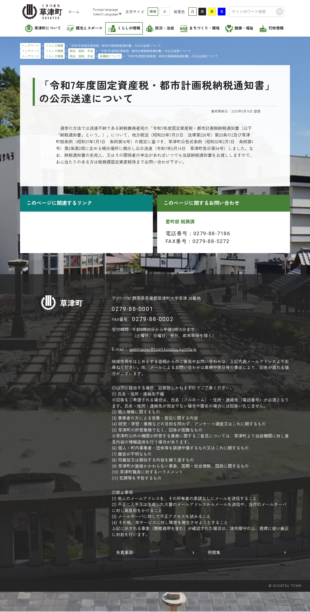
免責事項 (124, 552)
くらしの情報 (54, 45)
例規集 (214, 552)
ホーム (74, 11)
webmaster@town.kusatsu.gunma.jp (162, 349)
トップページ (30, 45)
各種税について (110, 56)
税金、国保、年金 (81, 51)
